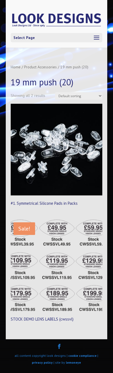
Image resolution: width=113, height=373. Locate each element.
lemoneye (73, 362)
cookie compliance (82, 356)
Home (16, 66)
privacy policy (42, 362)
